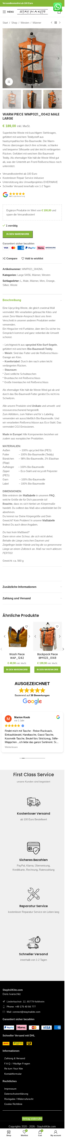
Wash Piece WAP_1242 (17, 656)
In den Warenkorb (17, 234)
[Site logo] (32, 11)
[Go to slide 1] (25, 85)
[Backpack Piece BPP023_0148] (47, 636)
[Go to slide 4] (36, 85)
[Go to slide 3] (32, 85)
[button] (6, 58)
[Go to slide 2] (29, 85)
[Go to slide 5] (39, 85)
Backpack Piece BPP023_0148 (47, 656)
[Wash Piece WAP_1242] (17, 636)
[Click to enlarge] (9, 82)
